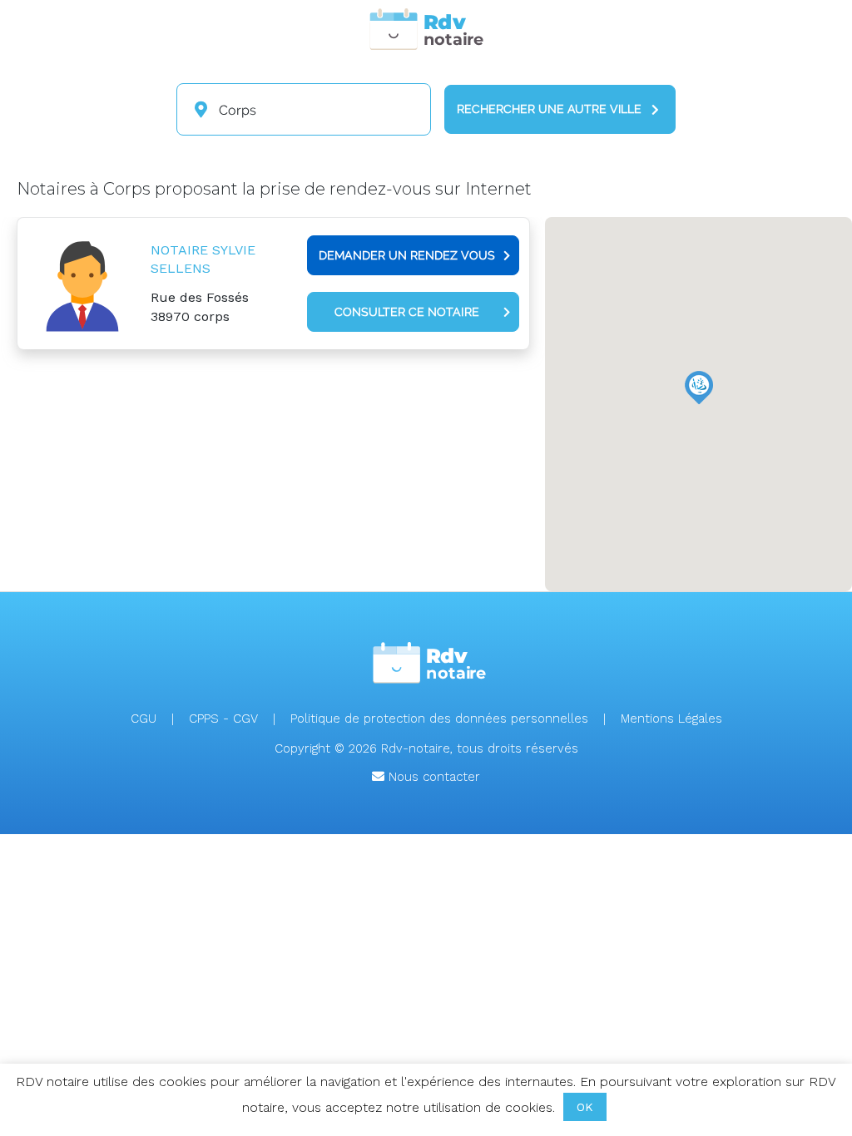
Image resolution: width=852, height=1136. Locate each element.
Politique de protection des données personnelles (439, 718)
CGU (143, 718)
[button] (699, 387)
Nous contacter (432, 776)
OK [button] (585, 1107)
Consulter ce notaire (406, 312)
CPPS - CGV (223, 718)
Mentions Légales (671, 718)
